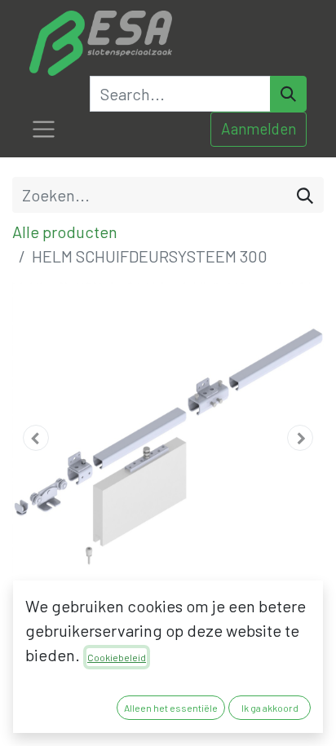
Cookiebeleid (116, 657)
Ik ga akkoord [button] (269, 707)
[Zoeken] (305, 195)
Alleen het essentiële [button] (171, 707)
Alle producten (64, 231)
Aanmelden (258, 128)
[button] (35, 438)
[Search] (288, 94)
